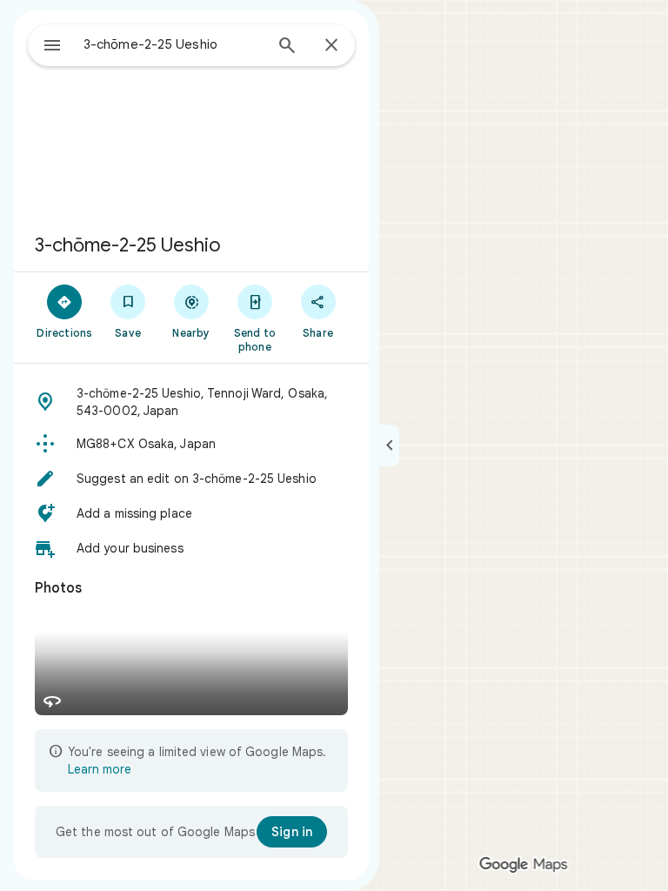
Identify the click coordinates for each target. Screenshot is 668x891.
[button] (191, 402)
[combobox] (173, 44)
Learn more (99, 769)
